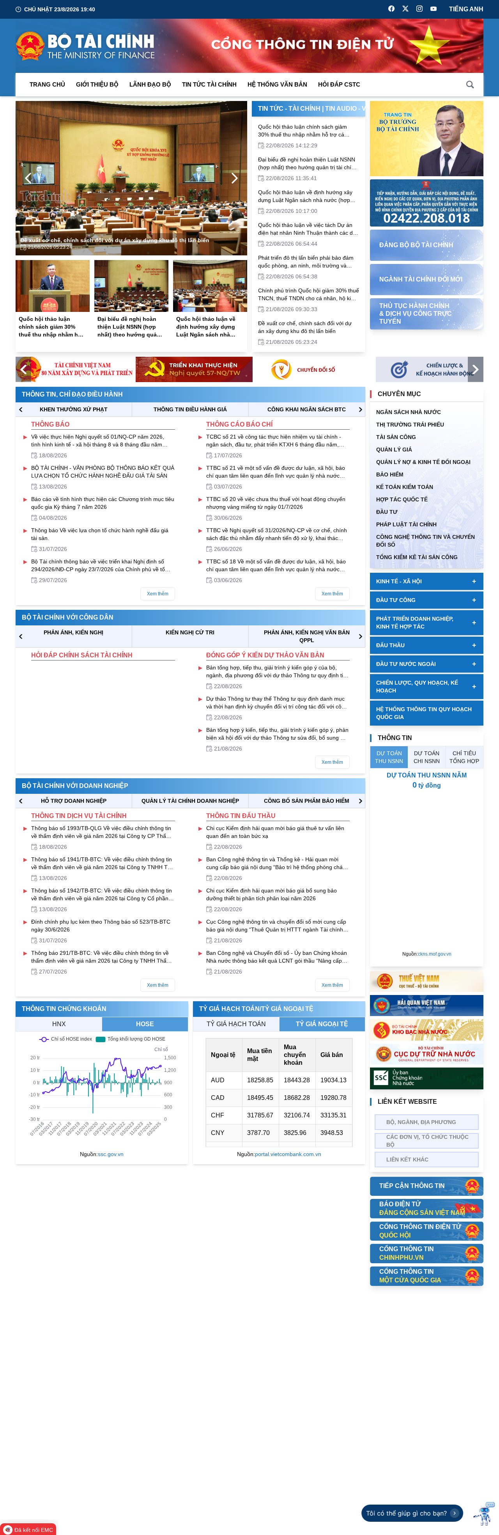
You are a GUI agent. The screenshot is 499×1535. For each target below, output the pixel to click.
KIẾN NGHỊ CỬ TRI (190, 632)
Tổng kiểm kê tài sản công (417, 557)
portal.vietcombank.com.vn (288, 1154)
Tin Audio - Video (353, 108)
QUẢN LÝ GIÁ (394, 449)
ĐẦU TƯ (387, 512)
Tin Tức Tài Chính (209, 84)
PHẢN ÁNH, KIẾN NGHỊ (73, 632)
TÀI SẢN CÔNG (396, 437)
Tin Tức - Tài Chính (289, 108)
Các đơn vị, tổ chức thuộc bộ (427, 1141)
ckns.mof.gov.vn (434, 954)
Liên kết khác (407, 1159)
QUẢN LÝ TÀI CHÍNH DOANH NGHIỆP (190, 801)
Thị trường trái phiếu (410, 424)
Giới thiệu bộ (97, 84)
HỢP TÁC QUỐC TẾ (402, 499)
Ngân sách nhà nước (408, 412)
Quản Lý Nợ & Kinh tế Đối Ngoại (423, 462)
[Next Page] (234, 178)
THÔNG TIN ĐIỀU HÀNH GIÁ (190, 409)
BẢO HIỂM (389, 474)
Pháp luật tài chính (406, 524)
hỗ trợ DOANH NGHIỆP (73, 801)
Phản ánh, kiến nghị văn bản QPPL (307, 636)
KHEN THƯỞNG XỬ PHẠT (74, 409)
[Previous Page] (28, 178)
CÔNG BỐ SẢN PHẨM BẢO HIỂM (306, 801)
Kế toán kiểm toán (404, 487)
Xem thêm (157, 594)
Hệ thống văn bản (277, 84)
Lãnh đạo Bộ (150, 84)
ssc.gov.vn (111, 1154)
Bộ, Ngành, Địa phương (421, 1122)
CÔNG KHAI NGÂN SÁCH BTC (306, 409)
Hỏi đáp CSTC (339, 84)
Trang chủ (47, 84)
